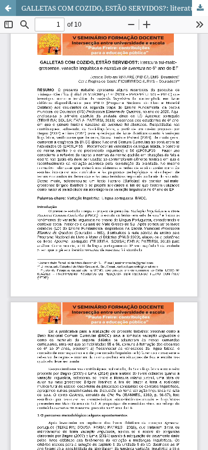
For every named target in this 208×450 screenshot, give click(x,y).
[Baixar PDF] (200, 8)
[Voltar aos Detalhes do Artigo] (8, 8)
